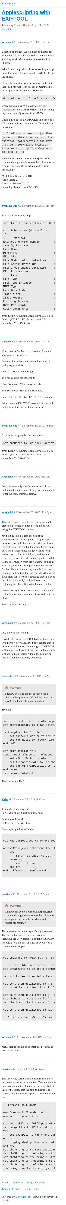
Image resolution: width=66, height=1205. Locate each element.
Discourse (20, 1196)
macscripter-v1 (9, 29)
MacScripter (8, 3)
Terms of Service (11, 1188)
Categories (17, 1182)
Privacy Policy (31, 1188)
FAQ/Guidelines (35, 1182)
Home (5, 1182)
